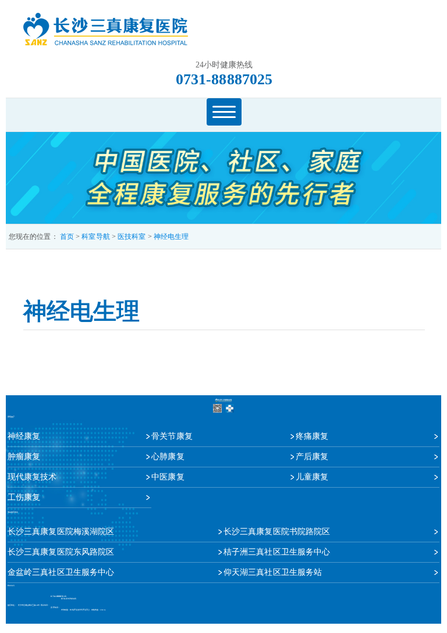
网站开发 (73, 610)
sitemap (102, 610)
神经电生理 (171, 237)
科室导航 (95, 237)
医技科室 (132, 237)
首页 (67, 237)
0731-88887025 (224, 79)
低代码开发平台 (83, 610)
